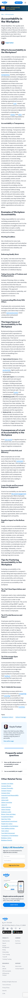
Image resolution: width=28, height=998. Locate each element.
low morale (8, 440)
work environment (12, 313)
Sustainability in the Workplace (9, 826)
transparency (5, 75)
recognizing (22, 694)
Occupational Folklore (7, 817)
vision (20, 114)
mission (12, 114)
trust (15, 103)
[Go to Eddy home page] (14, 919)
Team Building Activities (8, 828)
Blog (3, 966)
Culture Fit (4, 805)
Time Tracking (6, 954)
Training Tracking (6, 959)
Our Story (17, 941)
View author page (9, 741)
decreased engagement (18, 494)
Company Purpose (6, 791)
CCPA (3, 993)
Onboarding (5, 952)
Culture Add (4, 798)
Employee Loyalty (6, 812)
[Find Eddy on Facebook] (12, 928)
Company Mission (6, 786)
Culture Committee (6, 802)
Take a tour (19, 2)
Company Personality (7, 788)
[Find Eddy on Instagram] (15, 928)
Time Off (4, 957)
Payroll (4, 943)
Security (4, 990)
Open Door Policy (6, 819)
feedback (7, 676)
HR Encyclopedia (9, 14)
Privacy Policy (5, 987)
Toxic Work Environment (8, 833)
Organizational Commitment (9, 821)
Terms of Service (6, 985)
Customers (18, 943)
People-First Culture (6, 824)
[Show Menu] (25, 3)
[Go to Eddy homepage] (4, 2)
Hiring (4, 950)
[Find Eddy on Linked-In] (3, 928)
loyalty (16, 392)
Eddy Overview (6, 941)
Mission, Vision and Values (8, 814)
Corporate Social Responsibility (10, 795)
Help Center (18, 966)
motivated (19, 461)
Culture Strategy (21, 717)
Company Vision (5, 793)
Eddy (2, 14)
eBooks (4, 968)
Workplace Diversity (6, 840)
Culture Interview (6, 807)
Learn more (14, 905)
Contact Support (19, 968)
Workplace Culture (7, 717)
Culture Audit (4, 800)
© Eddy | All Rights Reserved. (9, 982)
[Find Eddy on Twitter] (20, 928)
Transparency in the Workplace (9, 836)
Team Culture (5, 831)
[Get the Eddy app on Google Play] (18, 932)
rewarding (7, 696)
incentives (22, 707)
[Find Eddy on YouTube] (7, 928)
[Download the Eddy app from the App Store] (6, 932)
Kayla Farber (9, 43)
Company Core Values (7, 784)
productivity (6, 370)
